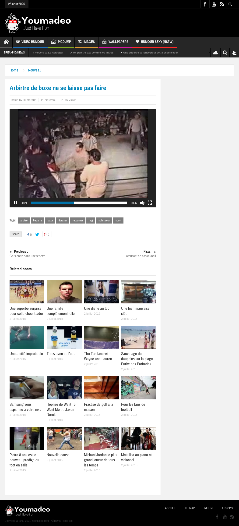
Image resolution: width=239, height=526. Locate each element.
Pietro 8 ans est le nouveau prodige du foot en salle (24, 460)
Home (14, 70)
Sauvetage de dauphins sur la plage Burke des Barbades (137, 358)
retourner (78, 220)
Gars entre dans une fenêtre (27, 253)
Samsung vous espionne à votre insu (25, 407)
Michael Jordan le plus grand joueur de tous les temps (100, 460)
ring (91, 220)
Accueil (170, 508)
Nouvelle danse (58, 454)
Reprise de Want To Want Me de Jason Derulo (61, 409)
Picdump (64, 42)
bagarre (37, 220)
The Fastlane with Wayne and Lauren (98, 356)
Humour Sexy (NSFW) (157, 42)
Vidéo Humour (32, 42)
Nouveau (34, 70)
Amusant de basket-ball (141, 253)
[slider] (79, 203)
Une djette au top (96, 308)
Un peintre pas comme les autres (71, 52)
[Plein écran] (150, 202)
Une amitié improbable (26, 353)
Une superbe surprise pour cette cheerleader (128, 52)
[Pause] (15, 202)
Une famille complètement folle (61, 311)
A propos (228, 508)
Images (89, 42)
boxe (50, 220)
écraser (63, 220)
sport (118, 220)
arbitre (24, 220)
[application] (83, 158)
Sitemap (189, 508)
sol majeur (104, 220)
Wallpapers (118, 42)
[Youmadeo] (38, 23)
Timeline (208, 508)
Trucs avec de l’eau (61, 353)
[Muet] (142, 202)
